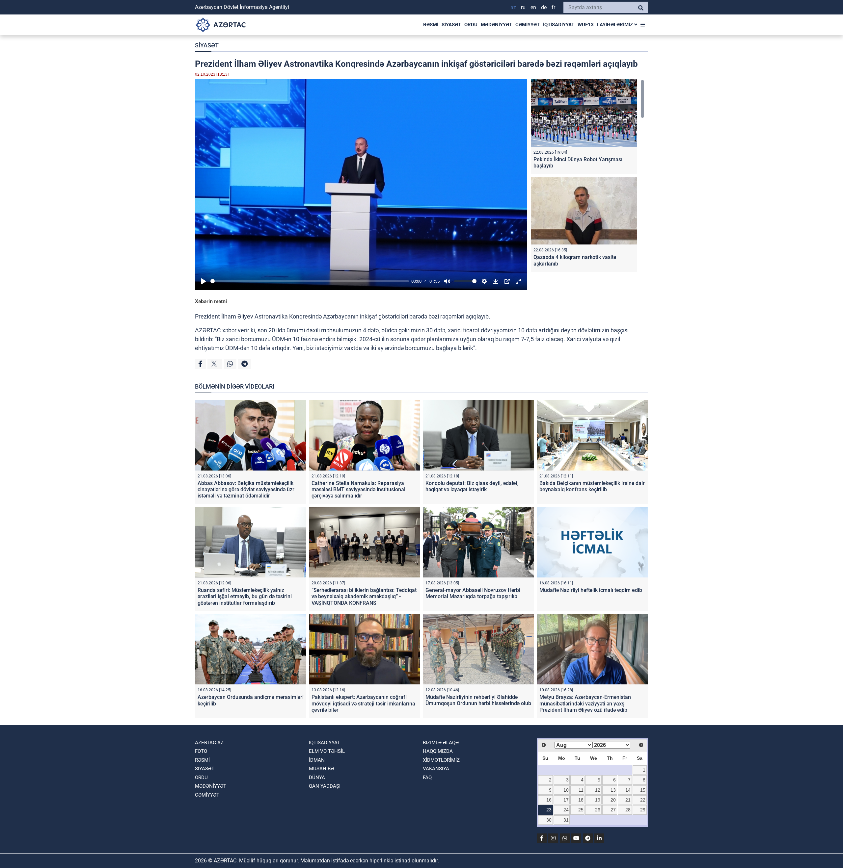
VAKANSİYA (436, 769)
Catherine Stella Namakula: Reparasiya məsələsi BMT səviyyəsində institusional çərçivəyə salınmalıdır (358, 489)
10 (566, 790)
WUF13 (586, 25)
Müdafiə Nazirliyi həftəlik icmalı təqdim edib (590, 590)
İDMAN (317, 760)
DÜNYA (317, 777)
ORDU (470, 25)
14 (628, 790)
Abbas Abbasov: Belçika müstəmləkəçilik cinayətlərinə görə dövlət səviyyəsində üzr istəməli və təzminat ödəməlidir (246, 489)
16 (549, 800)
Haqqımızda (438, 751)
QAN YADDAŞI (324, 786)
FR (553, 7)
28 (628, 809)
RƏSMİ (430, 25)
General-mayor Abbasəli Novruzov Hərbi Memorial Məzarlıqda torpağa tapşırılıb (472, 593)
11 (581, 790)
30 (549, 820)
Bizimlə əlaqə (441, 743)
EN (533, 7)
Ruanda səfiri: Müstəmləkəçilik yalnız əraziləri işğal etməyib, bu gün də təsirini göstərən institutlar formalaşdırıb (245, 596)
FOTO (201, 751)
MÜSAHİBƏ (321, 769)
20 (613, 800)
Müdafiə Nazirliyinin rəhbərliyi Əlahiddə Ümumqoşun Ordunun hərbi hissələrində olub (478, 700)
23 (549, 809)
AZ (513, 7)
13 (613, 790)
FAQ (427, 777)
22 (642, 800)
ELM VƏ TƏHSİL (327, 751)
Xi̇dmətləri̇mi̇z (441, 760)
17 (566, 800)
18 (581, 800)
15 (642, 790)
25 (581, 809)
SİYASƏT (451, 25)
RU (523, 7)
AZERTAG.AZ (209, 743)
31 (566, 820)
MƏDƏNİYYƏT (496, 25)
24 (566, 809)
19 (597, 800)
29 (642, 809)
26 (597, 809)
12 (597, 790)
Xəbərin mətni (211, 301)
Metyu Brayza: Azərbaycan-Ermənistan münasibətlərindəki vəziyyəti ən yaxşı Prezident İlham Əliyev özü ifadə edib (585, 703)
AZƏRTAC (208, 330)
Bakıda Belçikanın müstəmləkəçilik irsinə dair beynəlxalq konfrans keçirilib (592, 486)
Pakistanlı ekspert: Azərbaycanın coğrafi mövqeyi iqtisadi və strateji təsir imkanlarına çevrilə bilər (363, 703)
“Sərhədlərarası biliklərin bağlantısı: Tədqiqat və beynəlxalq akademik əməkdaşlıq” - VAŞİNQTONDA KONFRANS (364, 596)
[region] (587, 177)
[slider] (309, 281)
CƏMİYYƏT (527, 25)
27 (613, 809)
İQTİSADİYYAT (558, 25)
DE (544, 7)
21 (628, 800)
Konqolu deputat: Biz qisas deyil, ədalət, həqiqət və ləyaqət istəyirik (472, 486)
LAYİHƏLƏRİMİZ (615, 25)
